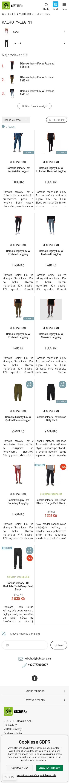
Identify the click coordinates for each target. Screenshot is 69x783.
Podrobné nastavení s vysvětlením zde (34, 775)
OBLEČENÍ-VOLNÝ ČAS (19, 13)
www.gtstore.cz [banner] (14, 6)
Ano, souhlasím (49, 768)
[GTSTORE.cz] (3, 14)
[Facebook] (35, 678)
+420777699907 (38, 664)
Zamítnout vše (19, 768)
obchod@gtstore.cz (38, 658)
